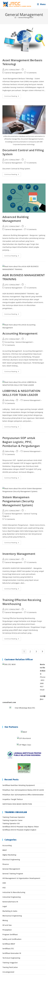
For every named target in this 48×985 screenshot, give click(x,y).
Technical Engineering (11, 958)
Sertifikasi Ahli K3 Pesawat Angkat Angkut (19, 830)
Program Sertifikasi (10, 934)
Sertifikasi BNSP (8, 944)
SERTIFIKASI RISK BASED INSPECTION (17, 804)
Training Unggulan (10, 963)
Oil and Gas (7, 925)
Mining (5, 920)
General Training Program (12, 874)
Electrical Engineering (11, 860)
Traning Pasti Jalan (10, 967)
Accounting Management (20, 333)
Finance (5, 864)
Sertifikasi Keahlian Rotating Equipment (18, 785)
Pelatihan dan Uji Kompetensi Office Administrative (23, 795)
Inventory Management (18, 554)
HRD (4, 883)
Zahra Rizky (9, 400)
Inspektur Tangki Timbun (12, 799)
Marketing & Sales (9, 911)
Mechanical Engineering (12, 916)
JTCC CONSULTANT (12, 70)
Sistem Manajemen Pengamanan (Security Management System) (18, 501)
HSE (4, 888)
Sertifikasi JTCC (8, 949)
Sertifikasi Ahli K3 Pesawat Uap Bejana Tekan (20, 827)
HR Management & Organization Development (21, 878)
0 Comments (32, 73)
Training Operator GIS (11, 823)
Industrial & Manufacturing (13, 892)
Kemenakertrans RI (10, 902)
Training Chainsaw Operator (13, 817)
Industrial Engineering (11, 897)
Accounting (9, 342)
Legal (4, 906)
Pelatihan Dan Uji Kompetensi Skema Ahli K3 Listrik (23, 790)
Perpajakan (7, 930)
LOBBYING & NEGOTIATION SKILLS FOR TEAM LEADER (21, 393)
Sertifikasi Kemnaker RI (11, 953)
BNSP (4, 850)
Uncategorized (8, 972)
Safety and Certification (11, 939)
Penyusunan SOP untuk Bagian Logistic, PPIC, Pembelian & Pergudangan (21, 442)
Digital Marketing (9, 855)
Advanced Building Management (15, 219)
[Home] (15, 17)
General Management (25, 17)
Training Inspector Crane (12, 820)
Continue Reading (12, 96)
